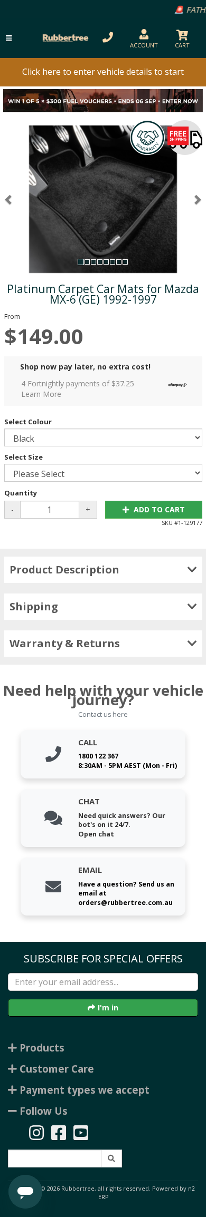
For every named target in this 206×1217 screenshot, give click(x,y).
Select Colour (28, 421)
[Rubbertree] (64, 38)
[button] (8, 38)
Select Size (23, 457)
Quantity (20, 493)
